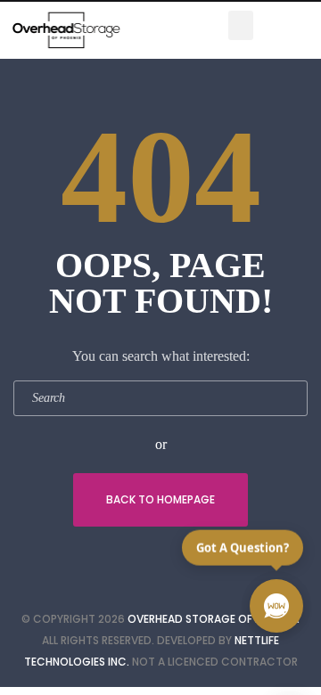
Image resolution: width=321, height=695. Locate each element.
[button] (240, 25)
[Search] (290, 398)
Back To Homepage (160, 499)
